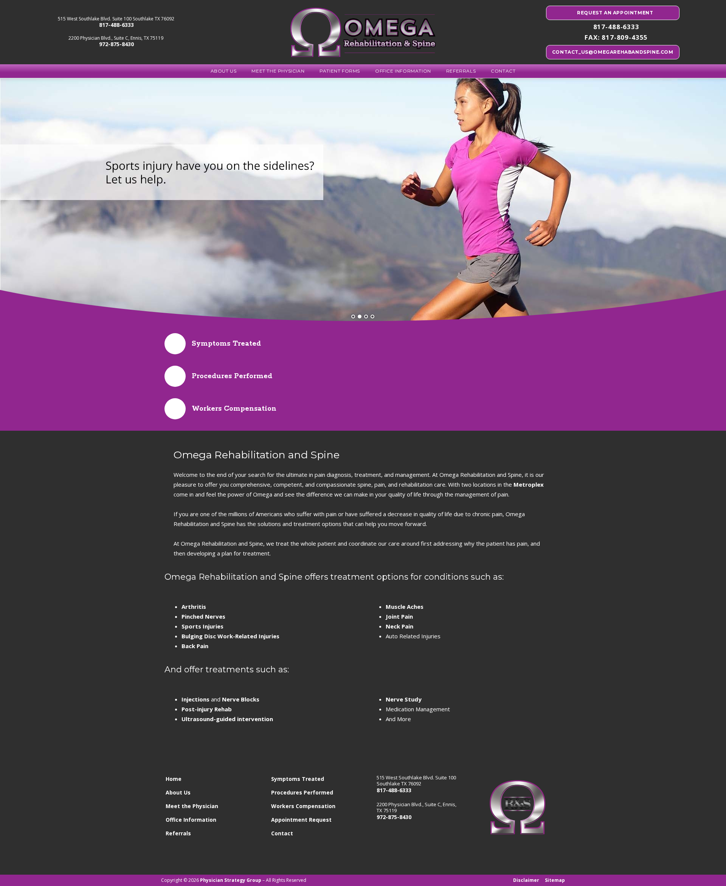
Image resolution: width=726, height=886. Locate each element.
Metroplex (528, 484)
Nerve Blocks (240, 699)
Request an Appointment (614, 13)
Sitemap (555, 880)
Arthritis (194, 606)
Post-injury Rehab (207, 709)
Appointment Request (301, 819)
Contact (503, 71)
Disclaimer (526, 880)
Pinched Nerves (203, 616)
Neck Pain (399, 626)
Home (174, 778)
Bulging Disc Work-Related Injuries (230, 636)
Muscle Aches (405, 606)
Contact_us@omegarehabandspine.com (612, 52)
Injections (195, 699)
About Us (224, 71)
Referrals (461, 71)
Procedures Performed (302, 792)
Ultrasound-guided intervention (227, 719)
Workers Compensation (303, 806)
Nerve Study (404, 699)
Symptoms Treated (297, 778)
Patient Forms (340, 71)
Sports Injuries (202, 626)
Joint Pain (399, 616)
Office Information (403, 71)
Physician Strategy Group (230, 880)
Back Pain (195, 646)
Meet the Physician (277, 71)
